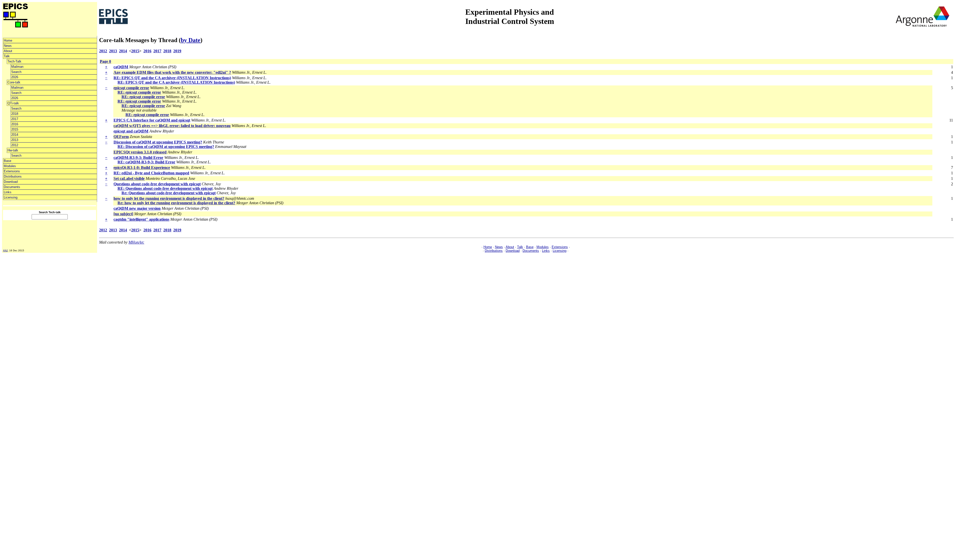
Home (8, 40)
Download (11, 182)
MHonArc (136, 242)
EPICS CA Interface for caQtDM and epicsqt (152, 120)
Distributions (13, 176)
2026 (14, 77)
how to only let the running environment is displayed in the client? (169, 198)
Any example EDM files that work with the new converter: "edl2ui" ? (172, 72)
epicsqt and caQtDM (131, 131)
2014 (14, 134)
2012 (14, 145)
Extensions (12, 171)
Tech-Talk (14, 61)
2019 (177, 51)
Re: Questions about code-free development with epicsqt (168, 193)
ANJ (5, 250)
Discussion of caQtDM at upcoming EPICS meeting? (158, 142)
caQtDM (121, 67)
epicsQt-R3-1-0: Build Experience (142, 167)
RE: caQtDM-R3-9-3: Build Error (146, 162)
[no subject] (123, 214)
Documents (12, 187)
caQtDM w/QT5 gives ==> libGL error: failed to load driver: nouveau (172, 126)
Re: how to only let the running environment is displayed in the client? (176, 203)
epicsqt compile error (131, 88)
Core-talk (13, 82)
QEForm (121, 136)
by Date (190, 40)
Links (7, 192)
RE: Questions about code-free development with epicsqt (165, 188)
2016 (14, 124)
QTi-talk (13, 103)
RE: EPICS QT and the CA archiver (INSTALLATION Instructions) (172, 78)
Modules (10, 166)
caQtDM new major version (137, 208)
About (8, 51)
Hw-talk (12, 150)
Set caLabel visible (129, 178)
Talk (7, 56)
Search (16, 72)
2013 (14, 140)
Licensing (10, 197)
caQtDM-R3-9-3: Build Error (138, 157)
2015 (14, 129)
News (8, 46)
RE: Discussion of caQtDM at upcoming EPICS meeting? (166, 146)
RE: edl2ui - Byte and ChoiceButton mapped (151, 173)
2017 (14, 119)
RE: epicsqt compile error (139, 92)
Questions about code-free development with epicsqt (157, 184)
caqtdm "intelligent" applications (141, 219)
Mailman (17, 66)
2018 (14, 114)
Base (7, 161)
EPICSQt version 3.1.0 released (140, 152)
